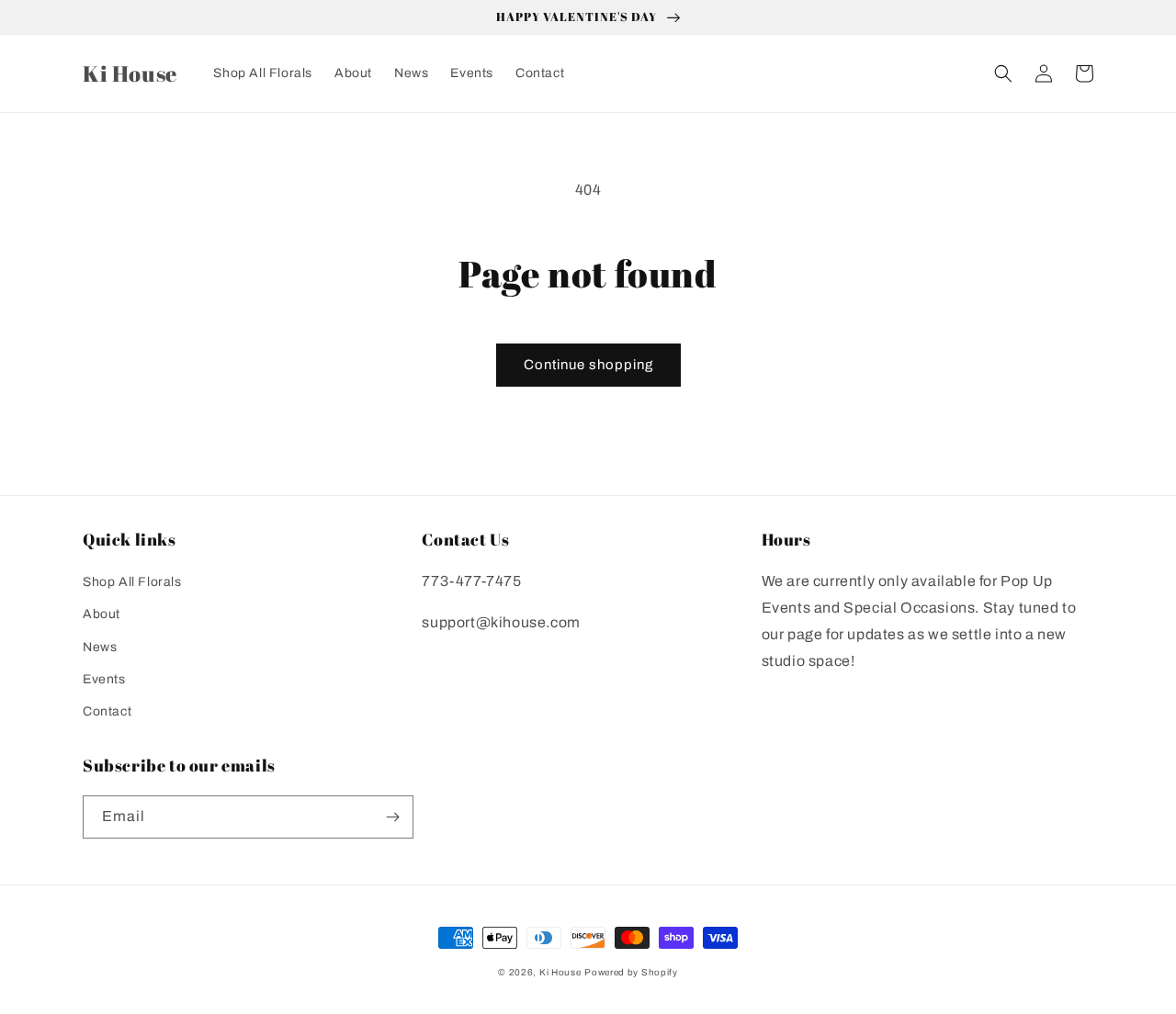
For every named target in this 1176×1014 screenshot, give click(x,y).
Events (104, 679)
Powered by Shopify (631, 972)
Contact (107, 711)
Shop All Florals (132, 582)
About (101, 614)
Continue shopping (588, 364)
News (100, 647)
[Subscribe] (392, 817)
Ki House (560, 972)
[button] (1003, 73)
